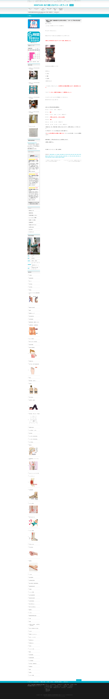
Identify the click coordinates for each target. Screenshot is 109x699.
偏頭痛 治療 (59, 154)
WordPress (49, 696)
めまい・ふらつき (32, 637)
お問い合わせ (31, 227)
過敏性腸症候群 (32, 586)
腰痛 (30, 310)
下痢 (30, 618)
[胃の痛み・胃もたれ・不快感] (33, 420)
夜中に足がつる (32, 517)
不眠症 (30, 589)
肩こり (30, 281)
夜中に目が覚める (32, 606)
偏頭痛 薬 (63, 154)
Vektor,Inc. (59, 696)
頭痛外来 (56, 157)
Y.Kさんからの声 (32, 126)
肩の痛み (30, 284)
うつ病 (30, 574)
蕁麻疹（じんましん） (33, 634)
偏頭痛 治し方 (54, 154)
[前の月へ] (35, 48)
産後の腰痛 (31, 344)
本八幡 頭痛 (70, 154)
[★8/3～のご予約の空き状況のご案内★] (33, 119)
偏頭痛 (51, 154)
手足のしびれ (31, 544)
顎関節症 (30, 666)
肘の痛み (30, 433)
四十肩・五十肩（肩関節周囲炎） (34, 293)
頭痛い (54, 157)
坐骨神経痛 (31, 319)
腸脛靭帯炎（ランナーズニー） (34, 459)
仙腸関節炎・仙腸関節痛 (33, 325)
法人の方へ (31, 229)
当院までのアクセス (32, 224)
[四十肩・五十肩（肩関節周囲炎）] (33, 300)
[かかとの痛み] (33, 509)
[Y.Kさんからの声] (33, 132)
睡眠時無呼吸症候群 (32, 615)
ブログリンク (31, 231)
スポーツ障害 (31, 675)
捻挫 (30, 669)
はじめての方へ (36, 681)
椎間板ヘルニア (32, 313)
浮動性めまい (31, 643)
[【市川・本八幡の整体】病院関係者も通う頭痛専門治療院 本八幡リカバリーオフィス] (54, 5)
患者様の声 (31, 222)
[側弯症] (33, 390)
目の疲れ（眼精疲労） (33, 663)
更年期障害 (31, 577)
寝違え (30, 289)
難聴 (30, 651)
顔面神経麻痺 (31, 657)
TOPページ (30, 681)
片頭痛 (30, 275)
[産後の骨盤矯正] (33, 353)
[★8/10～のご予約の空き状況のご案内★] (33, 104)
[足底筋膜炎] (33, 496)
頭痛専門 (59, 157)
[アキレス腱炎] (33, 537)
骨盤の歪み (31, 361)
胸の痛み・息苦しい (32, 380)
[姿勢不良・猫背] (33, 406)
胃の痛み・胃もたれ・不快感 (34, 413)
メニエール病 (31, 648)
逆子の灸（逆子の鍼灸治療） (34, 364)
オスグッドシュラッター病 (34, 473)
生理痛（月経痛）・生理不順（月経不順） (34, 625)
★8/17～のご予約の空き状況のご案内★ (34, 83)
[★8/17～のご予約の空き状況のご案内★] (33, 90)
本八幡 (66, 154)
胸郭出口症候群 (32, 307)
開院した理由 (43, 681)
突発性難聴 (31, 654)
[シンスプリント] (33, 482)
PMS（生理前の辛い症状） (34, 628)
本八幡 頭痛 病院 (75, 154)
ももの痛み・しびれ (32, 430)
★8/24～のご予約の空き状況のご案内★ (34, 68)
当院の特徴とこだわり (33, 215)
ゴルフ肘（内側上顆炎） (33, 436)
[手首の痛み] (33, 553)
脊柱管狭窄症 (31, 316)
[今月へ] (37, 48)
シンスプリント (32, 476)
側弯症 (30, 383)
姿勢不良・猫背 (32, 400)
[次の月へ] (39, 48)
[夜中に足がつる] (33, 523)
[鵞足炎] (33, 451)
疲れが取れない (32, 603)
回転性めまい (31, 640)
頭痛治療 (62, 157)
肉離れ (30, 672)
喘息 (30, 377)
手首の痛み (31, 547)
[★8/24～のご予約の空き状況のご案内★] (33, 75)
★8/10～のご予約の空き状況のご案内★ (34, 98)
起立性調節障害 (32, 595)
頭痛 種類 (48, 157)
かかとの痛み (31, 503)
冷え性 (30, 631)
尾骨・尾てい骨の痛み (33, 341)
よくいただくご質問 (32, 217)
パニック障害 (31, 592)
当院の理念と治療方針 (58, 681)
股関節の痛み (31, 427)
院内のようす (31, 210)
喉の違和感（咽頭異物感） (34, 583)
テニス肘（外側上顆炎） (33, 439)
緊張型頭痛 (31, 278)
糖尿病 (30, 609)
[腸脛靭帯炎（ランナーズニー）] (33, 466)
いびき (30, 612)
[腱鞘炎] (33, 567)
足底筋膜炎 (31, 489)
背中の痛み (31, 397)
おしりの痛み (31, 338)
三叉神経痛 (31, 660)
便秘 (30, 621)
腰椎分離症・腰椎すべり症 (34, 322)
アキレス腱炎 (31, 530)
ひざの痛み (31, 442)
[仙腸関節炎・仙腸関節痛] (33, 331)
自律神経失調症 (32, 580)
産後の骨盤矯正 (32, 347)
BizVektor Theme (54, 696)
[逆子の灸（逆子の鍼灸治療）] (33, 370)
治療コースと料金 (50, 681)
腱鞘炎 (30, 560)
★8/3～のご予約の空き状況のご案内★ (34, 112)
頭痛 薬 (51, 157)
